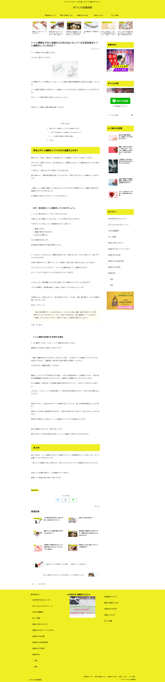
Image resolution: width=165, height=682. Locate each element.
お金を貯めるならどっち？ (117, 219)
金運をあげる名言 (114, 255)
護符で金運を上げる (111, 603)
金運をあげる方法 (110, 609)
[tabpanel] (39, 27)
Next (135, 28)
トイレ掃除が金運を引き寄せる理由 (62, 136)
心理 (111, 279)
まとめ (51, 140)
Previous (30, 28)
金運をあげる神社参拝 (116, 261)
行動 (111, 285)
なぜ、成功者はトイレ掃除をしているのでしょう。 (67, 132)
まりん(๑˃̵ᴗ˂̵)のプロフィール (118, 225)
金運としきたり (109, 615)
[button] (132, 115)
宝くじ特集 (112, 237)
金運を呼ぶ (35, 490)
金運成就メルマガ (110, 597)
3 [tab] (85, 37)
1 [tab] (80, 37)
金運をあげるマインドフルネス (119, 249)
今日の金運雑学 (113, 231)
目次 (62, 124)
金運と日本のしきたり (116, 243)
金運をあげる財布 (114, 267)
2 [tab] (82, 37)
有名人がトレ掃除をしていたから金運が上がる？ (64, 128)
